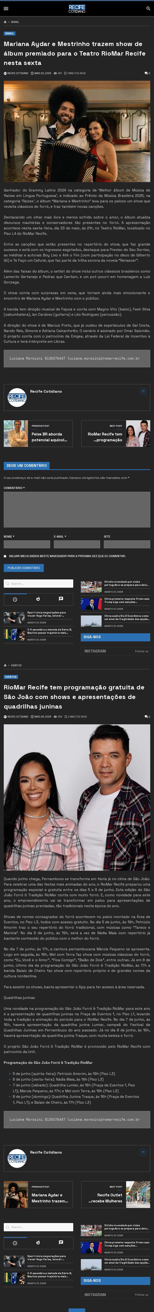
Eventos (16, 665)
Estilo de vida (20, 1309)
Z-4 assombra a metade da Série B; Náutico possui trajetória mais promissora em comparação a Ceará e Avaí (49, 631)
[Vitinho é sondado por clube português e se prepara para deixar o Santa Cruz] (91, 587)
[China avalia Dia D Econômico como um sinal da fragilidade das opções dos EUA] (91, 621)
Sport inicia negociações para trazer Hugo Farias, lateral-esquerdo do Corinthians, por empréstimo (46, 614)
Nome (9, 537)
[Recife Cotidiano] (77, 9)
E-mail (60, 537)
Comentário (14, 488)
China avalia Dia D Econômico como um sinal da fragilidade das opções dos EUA (126, 618)
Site (107, 537)
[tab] (15, 599)
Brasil (15, 22)
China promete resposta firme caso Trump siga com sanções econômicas (126, 600)
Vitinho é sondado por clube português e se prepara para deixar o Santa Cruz (127, 583)
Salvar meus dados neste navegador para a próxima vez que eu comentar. (67, 556)
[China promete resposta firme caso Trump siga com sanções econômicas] (91, 604)
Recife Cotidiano (46, 391)
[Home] (5, 22)
